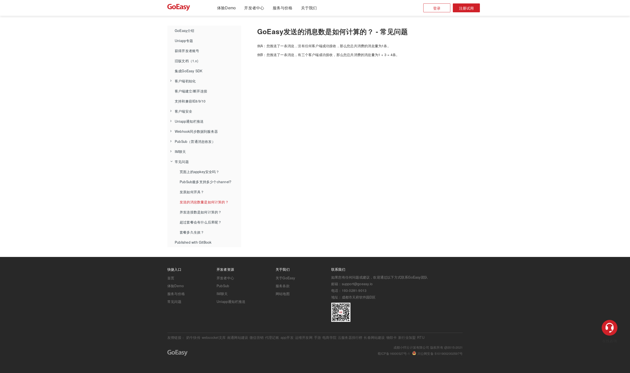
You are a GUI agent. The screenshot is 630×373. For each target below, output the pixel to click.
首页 (170, 277)
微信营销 (257, 337)
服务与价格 (283, 8)
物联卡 (391, 337)
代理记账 (272, 337)
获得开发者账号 (187, 50)
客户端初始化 (185, 80)
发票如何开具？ (192, 191)
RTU (421, 337)
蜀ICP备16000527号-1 (394, 353)
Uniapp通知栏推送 (189, 121)
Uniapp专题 (184, 40)
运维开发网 (304, 337)
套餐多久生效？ (192, 232)
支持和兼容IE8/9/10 (190, 101)
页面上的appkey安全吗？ (199, 171)
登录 (437, 8)
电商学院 (329, 337)
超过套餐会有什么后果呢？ (200, 222)
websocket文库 (214, 337)
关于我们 (309, 8)
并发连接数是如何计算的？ (200, 211)
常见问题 (182, 161)
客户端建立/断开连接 (191, 91)
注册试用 (466, 8)
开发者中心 (254, 8)
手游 (317, 337)
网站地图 (283, 293)
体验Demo (226, 8)
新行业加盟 (407, 337)
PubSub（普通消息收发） (195, 141)
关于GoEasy (285, 277)
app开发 (287, 337)
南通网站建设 (237, 337)
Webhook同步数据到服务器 (196, 131)
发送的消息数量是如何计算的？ (204, 201)
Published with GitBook (193, 242)
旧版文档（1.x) (186, 60)
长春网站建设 (374, 337)
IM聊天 (180, 151)
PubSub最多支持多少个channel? (205, 181)
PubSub (223, 285)
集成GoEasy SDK (188, 70)
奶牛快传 (193, 337)
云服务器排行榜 (350, 337)
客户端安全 (183, 111)
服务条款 (283, 285)
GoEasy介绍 (184, 30)
